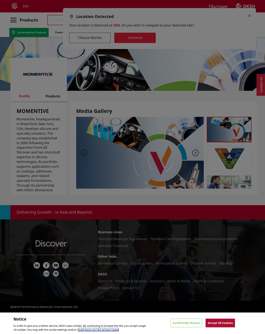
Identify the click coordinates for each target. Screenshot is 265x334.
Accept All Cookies (220, 323)
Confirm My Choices (186, 323)
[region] (132, 323)
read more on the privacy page (98, 330)
